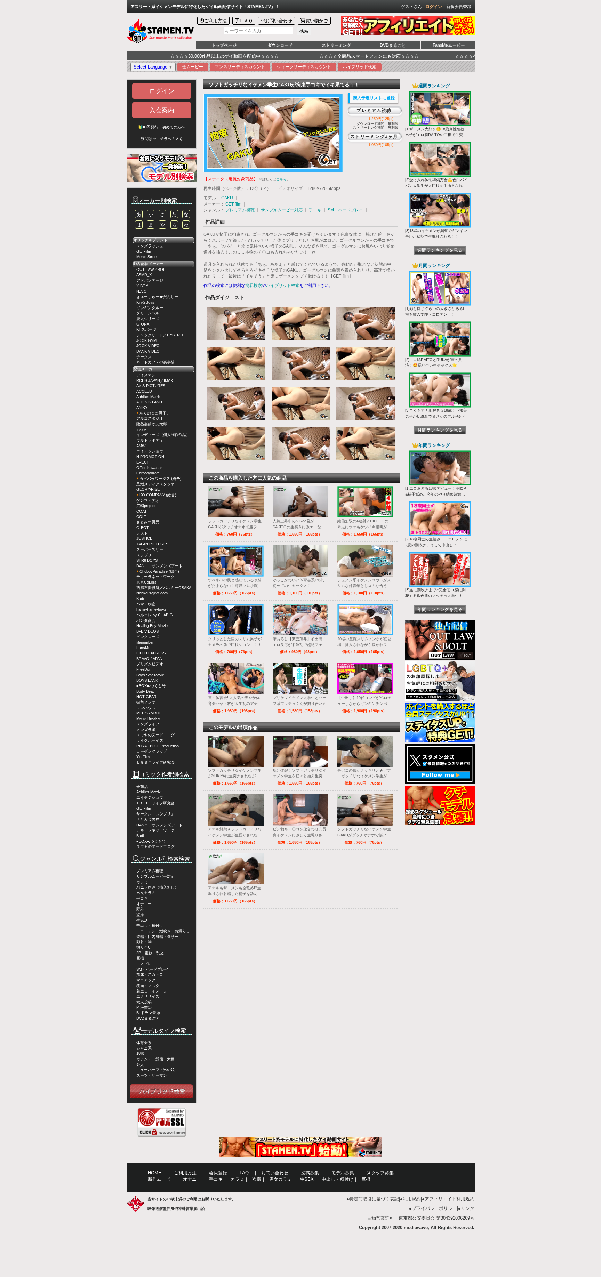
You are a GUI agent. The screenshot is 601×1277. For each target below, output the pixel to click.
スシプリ (144, 555)
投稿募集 (310, 1172)
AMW (140, 446)
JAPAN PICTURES (152, 544)
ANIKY (141, 407)
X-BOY (142, 286)
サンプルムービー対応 (155, 876)
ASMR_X (144, 275)
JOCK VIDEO (148, 346)
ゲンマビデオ (147, 500)
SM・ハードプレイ (152, 969)
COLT (141, 517)
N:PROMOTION (150, 457)
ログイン (433, 6)
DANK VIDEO (148, 351)
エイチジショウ (149, 451)
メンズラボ (145, 730)
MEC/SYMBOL (148, 713)
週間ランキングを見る (440, 250)
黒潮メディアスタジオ (155, 484)
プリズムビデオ (149, 664)
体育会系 (144, 1043)
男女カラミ (145, 893)
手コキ (142, 898)
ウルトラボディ (149, 440)
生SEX (141, 920)
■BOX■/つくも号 (151, 686)
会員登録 (218, 1172)
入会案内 (161, 110)
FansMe (143, 647)
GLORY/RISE (148, 489)
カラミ (142, 882)
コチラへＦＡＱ (169, 139)
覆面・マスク (147, 985)
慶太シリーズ (147, 318)
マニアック (145, 980)
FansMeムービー (449, 45)
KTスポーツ (146, 329)
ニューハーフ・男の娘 (155, 1070)
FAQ (244, 1172)
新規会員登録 (458, 6)
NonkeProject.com (152, 593)
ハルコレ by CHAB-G (154, 615)
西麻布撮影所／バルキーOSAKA (163, 588)
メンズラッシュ (149, 246)
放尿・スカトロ (149, 974)
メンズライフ (147, 724)
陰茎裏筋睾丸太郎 (151, 424)
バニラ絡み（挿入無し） (157, 887)
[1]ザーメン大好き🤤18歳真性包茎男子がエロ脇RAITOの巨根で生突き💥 (436, 135)
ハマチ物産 (145, 604)
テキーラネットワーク (155, 577)
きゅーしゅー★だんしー (157, 297)
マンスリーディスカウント (240, 66)
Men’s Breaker (148, 718)
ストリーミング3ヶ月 (374, 136)
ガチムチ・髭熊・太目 (155, 1059)
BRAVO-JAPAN (149, 659)
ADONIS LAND (149, 402)
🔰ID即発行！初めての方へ (161, 127)
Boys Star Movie (150, 675)
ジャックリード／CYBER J (159, 335)
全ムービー (192, 66)
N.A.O (141, 291)
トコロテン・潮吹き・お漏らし (163, 931)
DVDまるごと (393, 45)
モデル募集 (342, 1172)
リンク (467, 1208)
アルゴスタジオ (149, 418)
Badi (140, 598)
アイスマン (145, 375)
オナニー (144, 904)
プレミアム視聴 (149, 871)
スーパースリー (149, 549)
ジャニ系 (144, 1048)
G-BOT (142, 527)
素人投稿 (144, 1002)
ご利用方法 (215, 20)
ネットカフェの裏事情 (155, 362)
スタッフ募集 (380, 1172)
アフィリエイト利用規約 (449, 1199)
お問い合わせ (278, 20)
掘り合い (144, 947)
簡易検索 (253, 285)
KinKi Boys (145, 302)
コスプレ (144, 964)
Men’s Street (147, 257)
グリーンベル (147, 313)
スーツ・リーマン (151, 1075)
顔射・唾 (144, 942)
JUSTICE (144, 538)
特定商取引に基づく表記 (374, 1199)
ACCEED (144, 391)
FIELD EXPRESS (151, 653)
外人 (140, 1064)
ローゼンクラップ (151, 751)
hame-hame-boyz (151, 609)
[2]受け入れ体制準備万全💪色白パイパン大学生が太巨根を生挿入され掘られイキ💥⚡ (436, 186)
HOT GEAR (146, 696)
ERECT (142, 462)
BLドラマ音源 (148, 1013)
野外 (140, 909)
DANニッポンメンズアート (159, 566)
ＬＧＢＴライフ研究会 (155, 762)
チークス (144, 357)
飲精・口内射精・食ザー (157, 936)
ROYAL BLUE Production (157, 746)
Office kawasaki (149, 468)
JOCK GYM (146, 340)
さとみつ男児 (147, 522)
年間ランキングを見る (440, 609)
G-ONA (142, 324)
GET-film (143, 251)
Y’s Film (143, 757)
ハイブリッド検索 (359, 66)
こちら (281, 179)
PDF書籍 (144, 1007)
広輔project (145, 506)
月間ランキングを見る (440, 430)
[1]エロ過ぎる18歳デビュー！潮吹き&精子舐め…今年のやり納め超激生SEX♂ (436, 494)
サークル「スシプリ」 (155, 814)
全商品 (142, 787)
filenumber (145, 642)
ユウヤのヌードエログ (155, 735)
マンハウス (145, 708)
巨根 (140, 958)
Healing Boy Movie (152, 626)
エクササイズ (147, 996)
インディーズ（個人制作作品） (163, 435)
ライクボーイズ (149, 740)
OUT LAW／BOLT (151, 269)
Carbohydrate (148, 473)
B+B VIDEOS (147, 631)
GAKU (227, 197)
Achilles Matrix (148, 397)
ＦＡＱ (246, 20)
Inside (141, 429)
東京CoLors (146, 582)
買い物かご (316, 20)
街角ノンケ (145, 702)
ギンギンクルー (149, 308)
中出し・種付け (149, 925)
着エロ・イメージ (151, 991)
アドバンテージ (149, 280)
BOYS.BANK (147, 680)
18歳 (140, 1053)
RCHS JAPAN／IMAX (154, 380)
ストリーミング (336, 45)
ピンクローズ (147, 637)
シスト (142, 533)
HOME (154, 1172)
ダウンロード (280, 45)
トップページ (224, 45)
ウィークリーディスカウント (304, 66)
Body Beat (145, 691)
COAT (141, 511)
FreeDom (144, 669)
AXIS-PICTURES (150, 386)
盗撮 (140, 915)
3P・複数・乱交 (150, 953)
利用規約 (412, 1199)
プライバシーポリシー (434, 1208)
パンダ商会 (145, 620)
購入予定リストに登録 (374, 98)
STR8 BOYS (147, 560)
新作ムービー (161, 1179)
